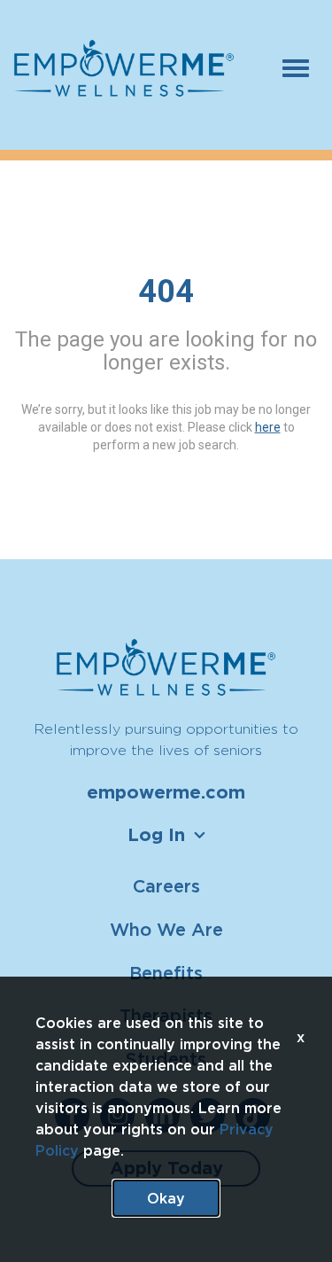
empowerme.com (166, 792)
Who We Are (166, 929)
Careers (166, 886)
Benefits (166, 973)
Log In (156, 834)
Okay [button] (166, 1198)
